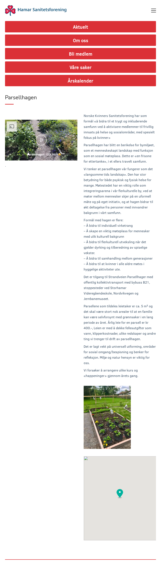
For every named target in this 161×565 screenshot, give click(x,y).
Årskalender (80, 80)
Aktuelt (80, 27)
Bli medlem (80, 53)
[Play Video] (41, 140)
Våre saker (81, 67)
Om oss (80, 40)
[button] (120, 493)
